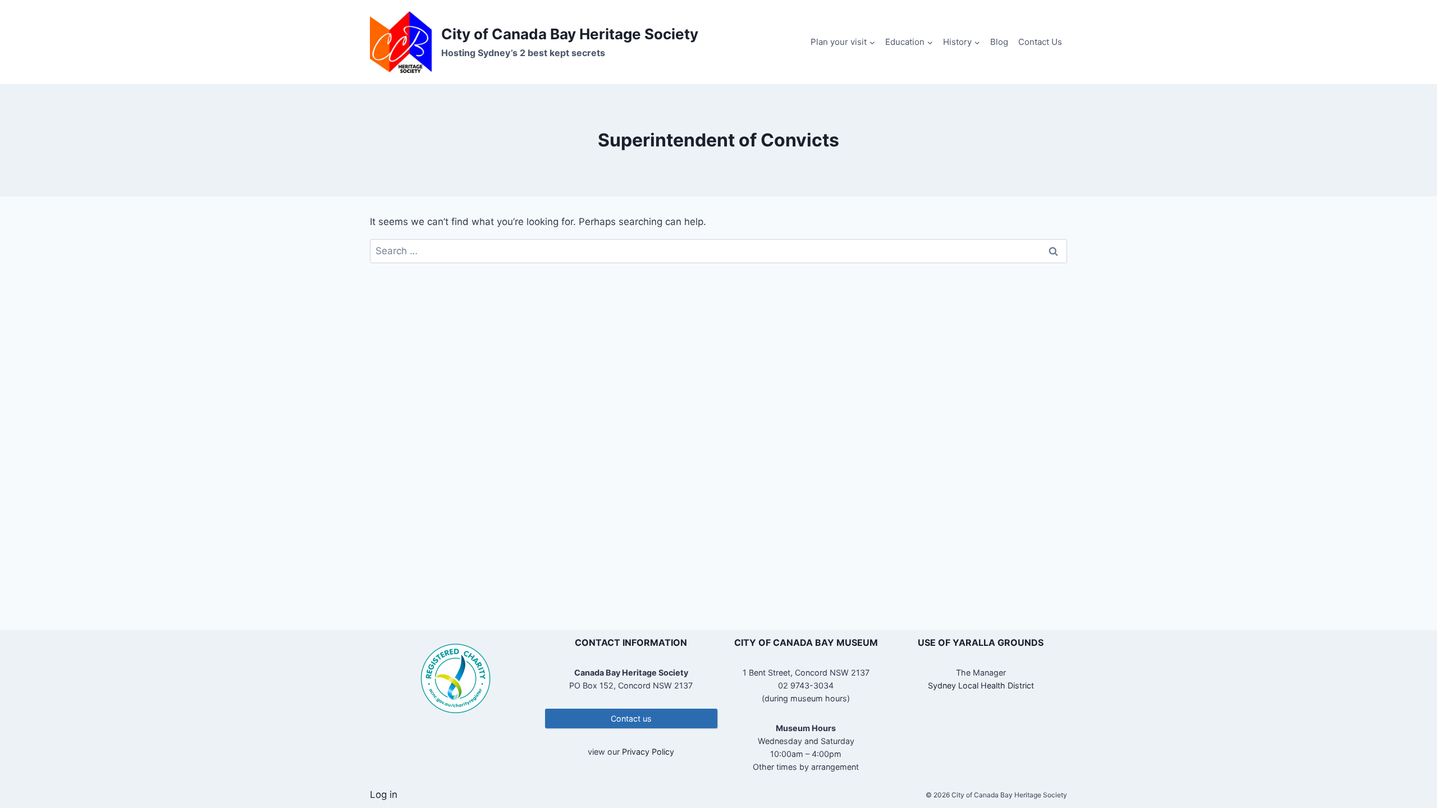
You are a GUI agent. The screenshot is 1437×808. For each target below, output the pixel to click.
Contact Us (1040, 41)
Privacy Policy (648, 751)
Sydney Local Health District (981, 685)
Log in (383, 794)
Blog (999, 41)
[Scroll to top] (1408, 762)
